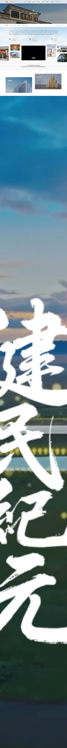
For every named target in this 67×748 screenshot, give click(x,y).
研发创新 (14, 25)
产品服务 (43, 1)
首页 (25, 1)
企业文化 (11, 25)
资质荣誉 (22, 25)
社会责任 (26, 25)
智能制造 (18, 25)
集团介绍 (7, 25)
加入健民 (57, 1)
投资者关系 (52, 1)
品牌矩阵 (38, 1)
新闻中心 (34, 1)
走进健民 (29, 1)
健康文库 (47, 1)
